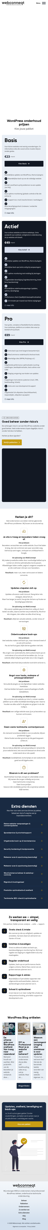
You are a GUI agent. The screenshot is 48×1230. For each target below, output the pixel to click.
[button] (24, 824)
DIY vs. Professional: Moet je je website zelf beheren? (25, 1048)
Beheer (24, 1200)
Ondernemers (24, 1206)
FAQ (24, 1216)
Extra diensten (24, 1213)
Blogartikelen (24, 1085)
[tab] (24, 934)
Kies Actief (22, 249)
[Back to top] (40, 1223)
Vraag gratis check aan (24, 93)
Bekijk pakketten (24, 100)
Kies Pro (22, 342)
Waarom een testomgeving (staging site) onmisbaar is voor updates (41, 1045)
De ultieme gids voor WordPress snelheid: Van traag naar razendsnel (9, 1045)
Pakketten (24, 1203)
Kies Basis (23, 163)
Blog (24, 1219)
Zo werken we (24, 1209)
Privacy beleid (31, 1227)
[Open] (44, 3)
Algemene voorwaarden (19, 1227)
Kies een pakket (24, 1124)
